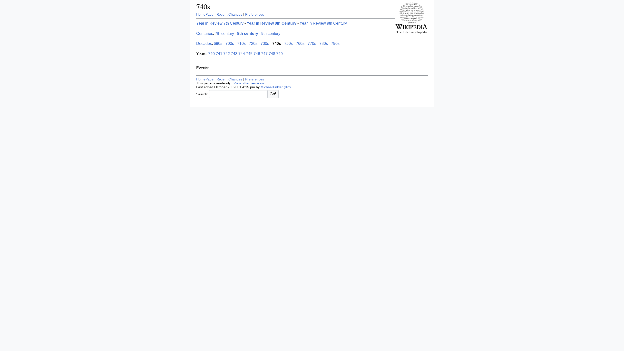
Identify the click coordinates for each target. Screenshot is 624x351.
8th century (247, 33)
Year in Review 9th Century (323, 23)
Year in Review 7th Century (220, 23)
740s (203, 6)
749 (279, 54)
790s (335, 43)
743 (234, 54)
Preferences (254, 14)
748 (272, 54)
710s (241, 43)
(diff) (287, 87)
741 (219, 54)
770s (312, 43)
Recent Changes (229, 14)
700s (229, 43)
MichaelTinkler (272, 87)
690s (218, 43)
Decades (204, 43)
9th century (270, 33)
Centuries (204, 33)
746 (257, 54)
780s (323, 43)
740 (211, 54)
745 (249, 54)
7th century (224, 33)
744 (241, 54)
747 (264, 54)
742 (226, 54)
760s (300, 43)
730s (265, 43)
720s (253, 43)
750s (288, 43)
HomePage (205, 14)
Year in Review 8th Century (271, 23)
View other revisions (249, 83)
